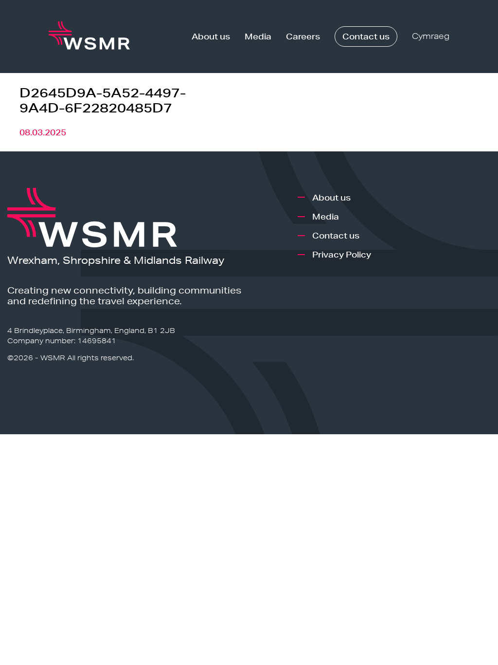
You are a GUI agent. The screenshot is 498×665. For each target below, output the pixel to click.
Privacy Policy (341, 254)
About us (211, 36)
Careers (303, 36)
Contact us (366, 36)
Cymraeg (430, 36)
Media (258, 36)
